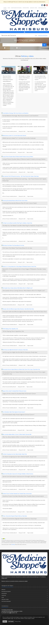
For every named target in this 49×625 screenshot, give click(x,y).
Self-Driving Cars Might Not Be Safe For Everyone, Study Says (19, 352)
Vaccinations (4, 593)
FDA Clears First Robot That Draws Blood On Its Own (17, 248)
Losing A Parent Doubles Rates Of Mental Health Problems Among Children (23, 159)
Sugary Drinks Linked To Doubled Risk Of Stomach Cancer (19, 393)
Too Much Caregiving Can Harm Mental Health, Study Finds (19, 457)
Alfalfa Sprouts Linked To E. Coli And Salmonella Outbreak (19, 138)
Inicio (36, 35)
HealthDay (13, 544)
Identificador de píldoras (16, 7)
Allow (5, 621)
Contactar (4, 595)
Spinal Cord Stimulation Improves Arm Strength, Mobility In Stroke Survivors (24, 476)
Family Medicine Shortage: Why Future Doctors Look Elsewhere (20, 116)
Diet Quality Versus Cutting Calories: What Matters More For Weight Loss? (23, 290)
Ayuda (9, 7)
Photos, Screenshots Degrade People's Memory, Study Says (19, 518)
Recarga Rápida (26, 7)
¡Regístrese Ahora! (42, 7)
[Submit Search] (44, 44)
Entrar (5, 9)
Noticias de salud (9, 48)
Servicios (3, 589)
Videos (19, 48)
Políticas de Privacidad (6, 601)
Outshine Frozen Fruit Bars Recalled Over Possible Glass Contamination (23, 496)
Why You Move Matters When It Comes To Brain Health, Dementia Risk (22, 437)
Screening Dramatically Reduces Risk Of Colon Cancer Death (19, 203)
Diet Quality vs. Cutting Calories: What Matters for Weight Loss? (24, 77)
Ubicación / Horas (33, 7)
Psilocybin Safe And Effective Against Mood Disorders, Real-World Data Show (24, 311)
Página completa (30, 131)
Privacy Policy (18, 621)
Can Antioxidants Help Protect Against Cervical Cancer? (40, 77)
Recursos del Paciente (6, 591)
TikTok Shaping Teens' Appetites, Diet (13, 331)
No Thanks (11, 621)
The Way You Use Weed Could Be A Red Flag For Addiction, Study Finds (22, 225)
